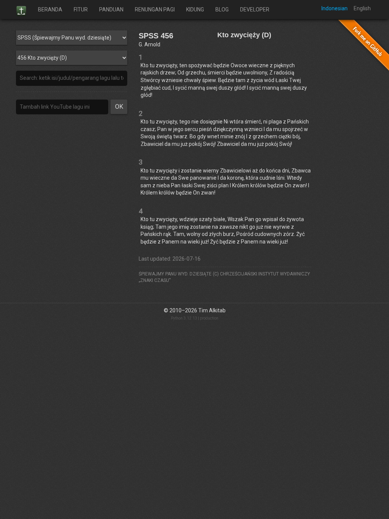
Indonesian (334, 8)
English (362, 8)
